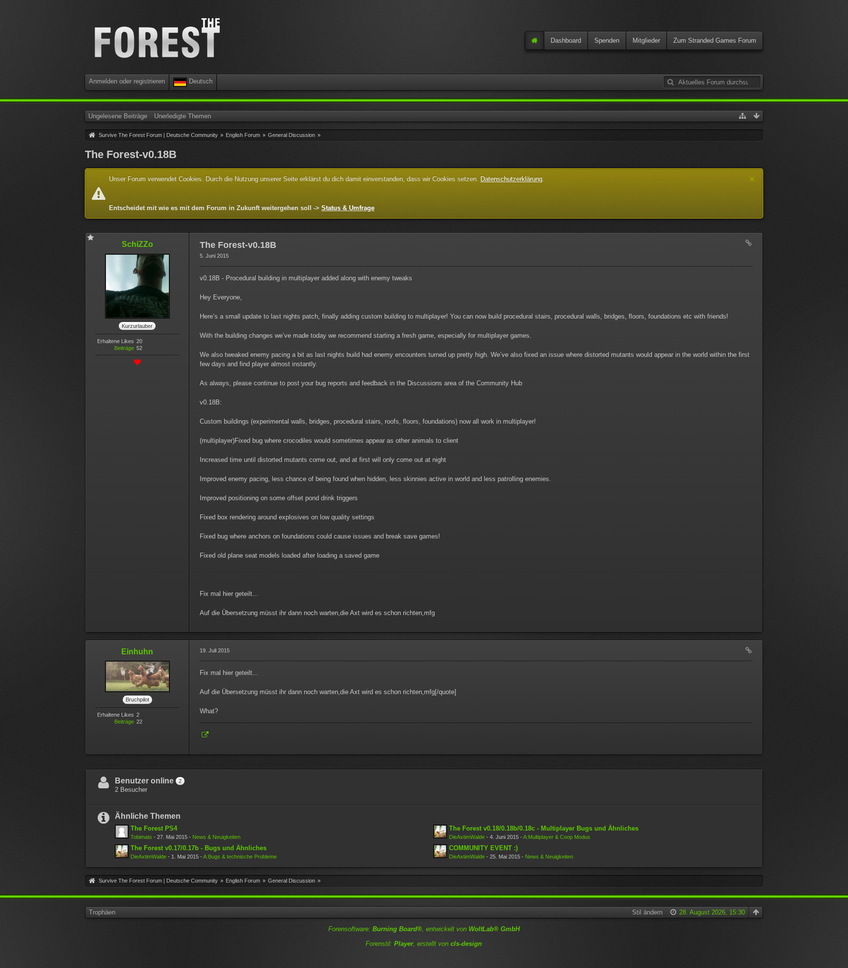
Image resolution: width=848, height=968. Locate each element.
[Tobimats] (122, 831)
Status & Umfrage (347, 208)
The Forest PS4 (154, 828)
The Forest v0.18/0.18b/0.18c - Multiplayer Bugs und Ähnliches (543, 828)
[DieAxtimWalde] (440, 831)
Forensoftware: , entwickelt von (424, 929)
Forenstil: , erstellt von (424, 943)
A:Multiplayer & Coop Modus (556, 837)
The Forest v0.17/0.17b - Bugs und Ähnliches (198, 848)
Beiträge (124, 348)
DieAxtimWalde (467, 837)
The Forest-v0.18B (131, 154)
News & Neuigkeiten (216, 837)
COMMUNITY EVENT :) (483, 848)
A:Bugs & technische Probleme (240, 857)
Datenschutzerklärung (511, 179)
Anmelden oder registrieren (127, 81)
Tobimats (141, 837)
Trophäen (102, 912)
